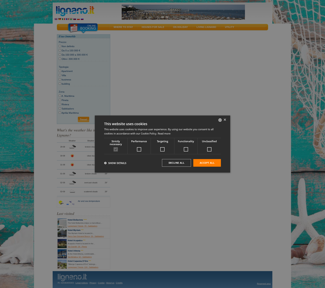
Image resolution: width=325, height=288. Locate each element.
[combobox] (220, 120)
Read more (164, 133)
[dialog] (162, 144)
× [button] (224, 120)
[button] (115, 163)
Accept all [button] (207, 162)
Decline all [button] (176, 162)
